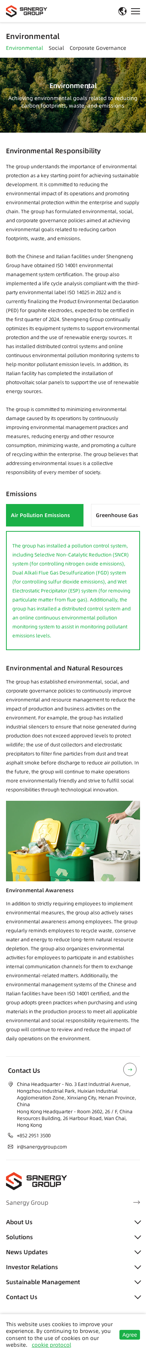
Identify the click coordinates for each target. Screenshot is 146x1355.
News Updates (27, 1252)
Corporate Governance (98, 48)
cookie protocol (51, 1345)
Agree (129, 1335)
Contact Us (21, 1297)
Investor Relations (32, 1267)
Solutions (19, 1237)
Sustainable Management (43, 1282)
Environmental (24, 48)
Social (56, 48)
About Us (19, 1222)
